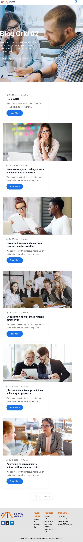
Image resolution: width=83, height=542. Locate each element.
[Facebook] (3, 523)
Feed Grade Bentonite (48, 525)
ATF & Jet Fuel (63, 521)
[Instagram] (7, 523)
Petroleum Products (65, 519)
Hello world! (13, 98)
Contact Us (35, 526)
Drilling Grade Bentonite (48, 530)
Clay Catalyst (48, 521)
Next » (47, 496)
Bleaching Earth (47, 517)
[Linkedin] (12, 523)
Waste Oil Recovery (65, 524)
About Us (35, 520)
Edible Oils (61, 516)
